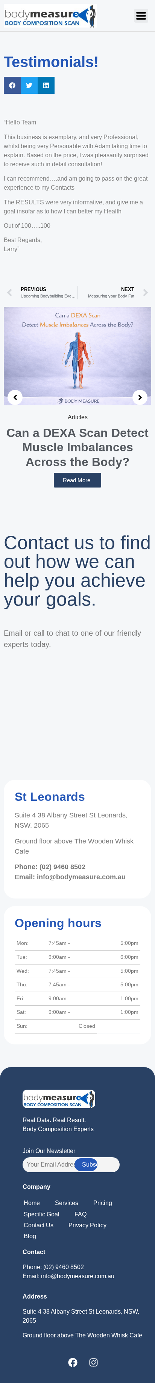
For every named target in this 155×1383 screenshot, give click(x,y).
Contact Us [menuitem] (38, 1225)
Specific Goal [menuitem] (41, 1214)
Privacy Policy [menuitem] (87, 1225)
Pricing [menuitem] (102, 1203)
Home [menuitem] (32, 1203)
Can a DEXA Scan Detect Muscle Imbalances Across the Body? (77, 447)
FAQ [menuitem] (80, 1214)
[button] (141, 16)
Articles (78, 417)
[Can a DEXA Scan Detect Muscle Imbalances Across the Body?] (77, 356)
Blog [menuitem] (30, 1236)
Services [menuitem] (66, 1203)
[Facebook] (73, 1362)
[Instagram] (93, 1362)
